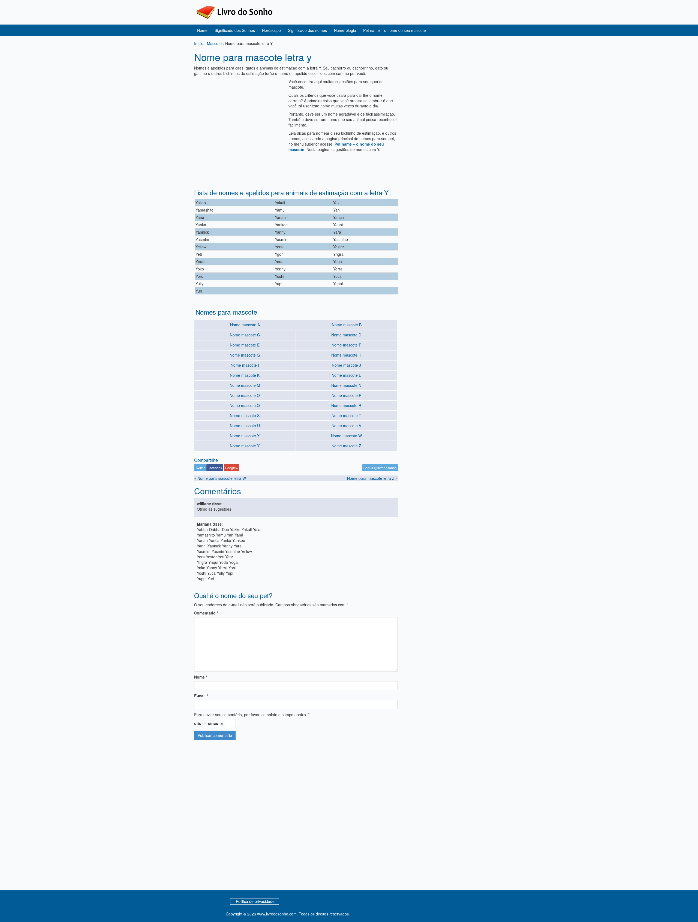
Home (202, 30)
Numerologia (345, 30)
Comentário (206, 613)
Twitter (200, 467)
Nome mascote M (245, 385)
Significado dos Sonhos (235, 30)
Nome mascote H (346, 355)
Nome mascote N (346, 385)
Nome (200, 677)
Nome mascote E (245, 345)
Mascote (214, 43)
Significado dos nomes (307, 30)
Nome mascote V (346, 425)
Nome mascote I (245, 365)
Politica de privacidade (255, 901)
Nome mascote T (346, 415)
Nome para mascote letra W (221, 478)
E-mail (201, 695)
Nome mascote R (346, 405)
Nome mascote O (245, 395)
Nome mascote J (346, 365)
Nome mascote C (245, 335)
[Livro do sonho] (234, 11)
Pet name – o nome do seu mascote (394, 30)
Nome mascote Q (245, 405)
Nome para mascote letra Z (371, 478)
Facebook (214, 467)
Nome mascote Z (346, 445)
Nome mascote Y (245, 445)
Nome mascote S (245, 415)
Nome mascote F (346, 345)
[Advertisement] (240, 117)
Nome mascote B (347, 324)
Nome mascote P (346, 395)
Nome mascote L (346, 375)
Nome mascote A (245, 324)
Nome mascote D (346, 335)
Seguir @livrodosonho (380, 467)
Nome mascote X (245, 435)
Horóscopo (271, 30)
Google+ (231, 467)
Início (198, 43)
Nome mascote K (245, 375)
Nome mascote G (245, 355)
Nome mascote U (245, 425)
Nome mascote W (346, 435)
